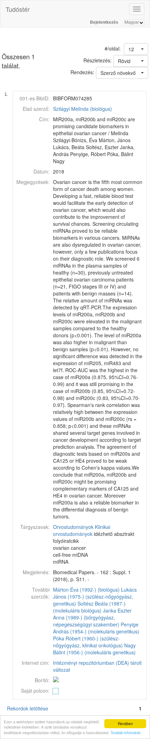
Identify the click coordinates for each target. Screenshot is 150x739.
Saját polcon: (35, 690)
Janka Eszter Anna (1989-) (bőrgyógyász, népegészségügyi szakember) (92, 617)
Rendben (125, 723)
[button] (136, 49)
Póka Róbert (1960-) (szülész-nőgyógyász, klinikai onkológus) (88, 642)
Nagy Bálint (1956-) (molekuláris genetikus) (94, 649)
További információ (126, 732)
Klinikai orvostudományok (81, 530)
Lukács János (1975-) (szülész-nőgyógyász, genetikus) (95, 596)
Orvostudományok (73, 526)
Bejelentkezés (104, 22)
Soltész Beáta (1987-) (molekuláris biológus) (89, 607)
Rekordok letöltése (27, 708)
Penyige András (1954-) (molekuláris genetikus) (96, 628)
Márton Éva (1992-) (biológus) (86, 589)
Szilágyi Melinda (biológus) (82, 108)
